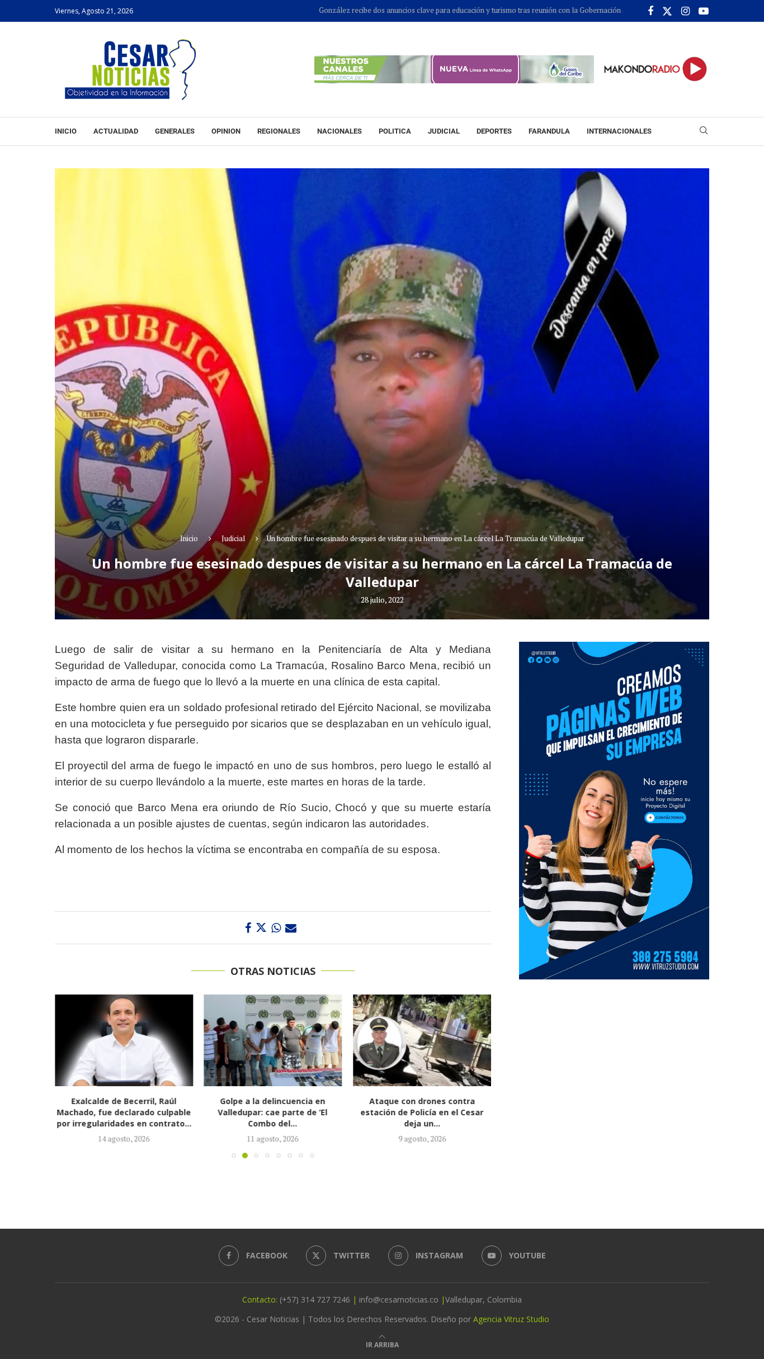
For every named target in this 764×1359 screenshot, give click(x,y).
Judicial (444, 131)
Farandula (549, 131)
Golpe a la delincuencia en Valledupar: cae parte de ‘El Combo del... (273, 1112)
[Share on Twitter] (261, 927)
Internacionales (619, 131)
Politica (395, 131)
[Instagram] (685, 11)
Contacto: (261, 1299)
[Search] (703, 131)
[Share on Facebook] (248, 927)
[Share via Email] (290, 927)
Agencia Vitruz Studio (511, 1319)
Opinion (225, 131)
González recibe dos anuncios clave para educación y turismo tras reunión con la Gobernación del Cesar (433, 10)
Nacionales (339, 131)
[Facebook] (650, 11)
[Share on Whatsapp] (276, 927)
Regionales (278, 131)
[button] (69, 1076)
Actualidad (115, 131)
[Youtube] (703, 11)
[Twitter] (667, 11)
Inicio (66, 131)
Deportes (494, 131)
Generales (175, 131)
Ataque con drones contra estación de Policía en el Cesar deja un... (422, 1112)
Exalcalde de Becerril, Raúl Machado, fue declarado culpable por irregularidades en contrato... (123, 1112)
